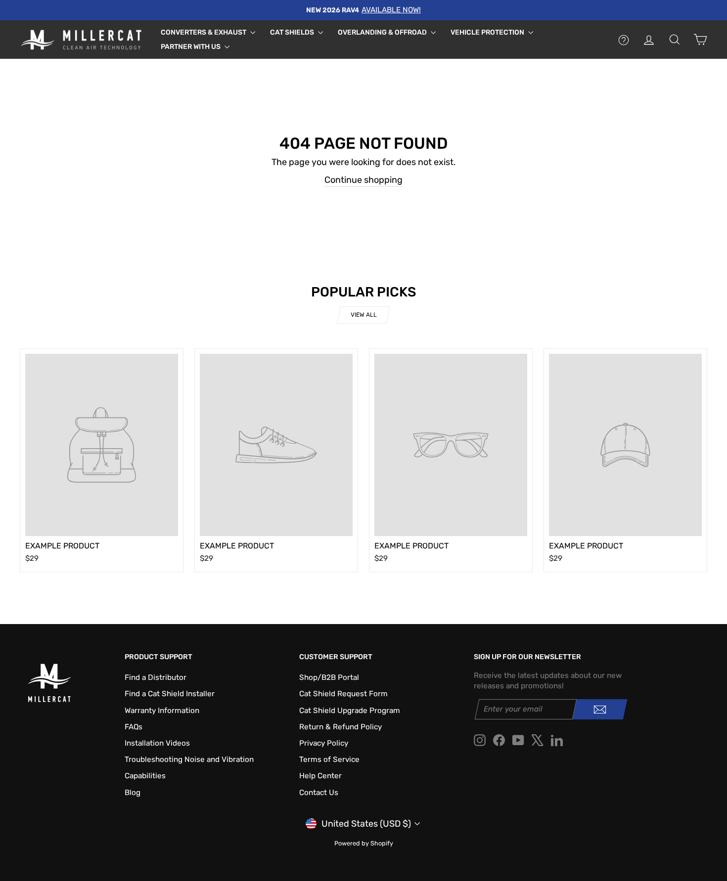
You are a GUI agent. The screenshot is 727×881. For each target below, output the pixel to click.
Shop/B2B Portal (329, 677)
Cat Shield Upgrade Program (349, 710)
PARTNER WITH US (191, 46)
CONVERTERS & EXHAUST (204, 32)
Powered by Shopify (363, 843)
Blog (132, 792)
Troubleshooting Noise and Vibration (189, 759)
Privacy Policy (323, 743)
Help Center (320, 775)
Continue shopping (363, 179)
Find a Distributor (155, 677)
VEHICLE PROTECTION (488, 32)
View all (364, 314)
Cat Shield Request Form (343, 693)
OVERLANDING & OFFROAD (383, 32)
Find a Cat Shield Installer (170, 693)
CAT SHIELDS (293, 32)
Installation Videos (157, 743)
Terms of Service (329, 759)
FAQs (133, 726)
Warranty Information (162, 710)
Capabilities (145, 775)
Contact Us (318, 792)
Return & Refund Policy (340, 726)
